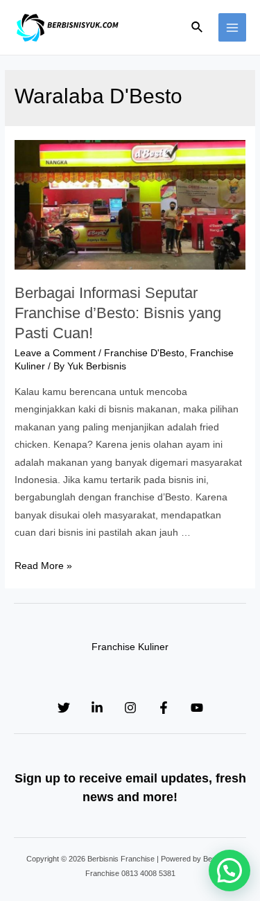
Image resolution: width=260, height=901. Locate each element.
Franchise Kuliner (130, 647)
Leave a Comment (55, 353)
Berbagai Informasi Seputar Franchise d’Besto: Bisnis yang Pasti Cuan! (118, 312)
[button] (229, 870)
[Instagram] (130, 707)
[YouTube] (197, 707)
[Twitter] (64, 707)
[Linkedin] (97, 707)
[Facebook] (163, 707)
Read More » (43, 566)
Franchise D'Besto (144, 353)
